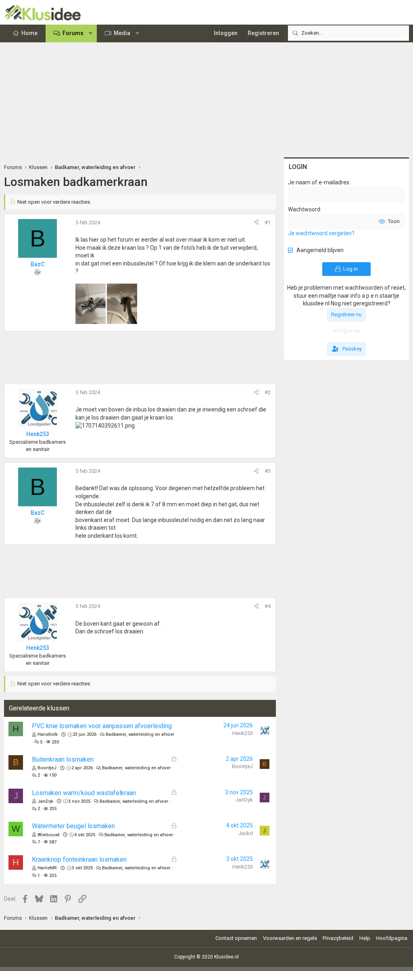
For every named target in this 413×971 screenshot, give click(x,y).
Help (364, 938)
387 (52, 842)
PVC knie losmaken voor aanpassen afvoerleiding (102, 726)
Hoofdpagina (391, 938)
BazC (37, 264)
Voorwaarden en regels (290, 938)
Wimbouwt (48, 834)
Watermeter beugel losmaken (73, 826)
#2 (268, 392)
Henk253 (242, 733)
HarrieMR (47, 868)
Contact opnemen (236, 938)
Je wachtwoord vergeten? (321, 233)
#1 (268, 222)
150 (52, 775)
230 (55, 742)
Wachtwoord (304, 209)
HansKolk (48, 734)
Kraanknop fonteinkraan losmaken (79, 859)
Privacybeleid (338, 938)
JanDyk (45, 801)
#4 (268, 606)
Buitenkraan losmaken (63, 759)
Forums (73, 33)
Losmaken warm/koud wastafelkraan (84, 793)
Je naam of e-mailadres (318, 182)
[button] (91, 33)
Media (122, 33)
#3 (268, 471)
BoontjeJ (47, 768)
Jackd (245, 833)
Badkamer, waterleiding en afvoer (140, 734)
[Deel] (256, 223)
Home (29, 33)
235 (52, 808)
